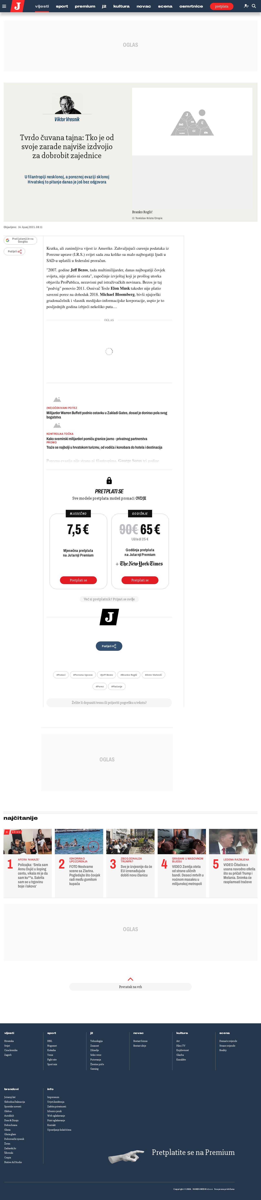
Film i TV (180, 1045)
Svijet (7, 1045)
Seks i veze (95, 1055)
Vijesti (42, 6)
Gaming (94, 1068)
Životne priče (97, 1064)
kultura (182, 1033)
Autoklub (9, 1115)
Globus (8, 1111)
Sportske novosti (12, 1106)
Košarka (51, 1050)
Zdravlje (94, 1050)
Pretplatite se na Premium (193, 1152)
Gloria (7, 1129)
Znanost (94, 1045)
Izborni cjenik (54, 1111)
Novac (144, 6)
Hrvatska (9, 1041)
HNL (49, 1041)
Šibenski (8, 1153)
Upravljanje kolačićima (59, 1129)
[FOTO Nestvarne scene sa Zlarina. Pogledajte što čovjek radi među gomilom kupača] (79, 842)
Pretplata (221, 6)
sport (51, 1033)
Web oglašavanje (56, 1115)
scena (224, 1033)
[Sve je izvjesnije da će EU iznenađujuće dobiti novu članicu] (130, 842)
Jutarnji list (9, 1097)
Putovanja (95, 1059)
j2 (91, 1033)
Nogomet (52, 1045)
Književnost (182, 1050)
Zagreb (8, 1055)
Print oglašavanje (56, 1120)
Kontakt (51, 1125)
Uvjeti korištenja (55, 1102)
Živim (7, 1143)
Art (178, 1041)
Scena (165, 6)
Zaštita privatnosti (56, 1106)
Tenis (50, 1055)
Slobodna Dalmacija (14, 1102)
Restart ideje (139, 1045)
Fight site (52, 1059)
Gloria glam (10, 1134)
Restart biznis (140, 1041)
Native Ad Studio (13, 1162)
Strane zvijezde (227, 1045)
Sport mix (52, 1064)
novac (138, 1033)
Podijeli (12, 251)
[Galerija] (192, 121)
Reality (223, 1050)
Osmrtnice (191, 6)
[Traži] (254, 6)
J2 (104, 6)
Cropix (7, 1157)
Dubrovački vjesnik (14, 1139)
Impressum (53, 1097)
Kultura (121, 6)
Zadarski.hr (10, 1148)
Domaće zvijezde (228, 1041)
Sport (62, 6)
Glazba (180, 1055)
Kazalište (181, 1059)
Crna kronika (10, 1050)
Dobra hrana (10, 1125)
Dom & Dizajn (11, 1120)
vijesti (9, 1033)
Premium (85, 6)
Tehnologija (96, 1041)
